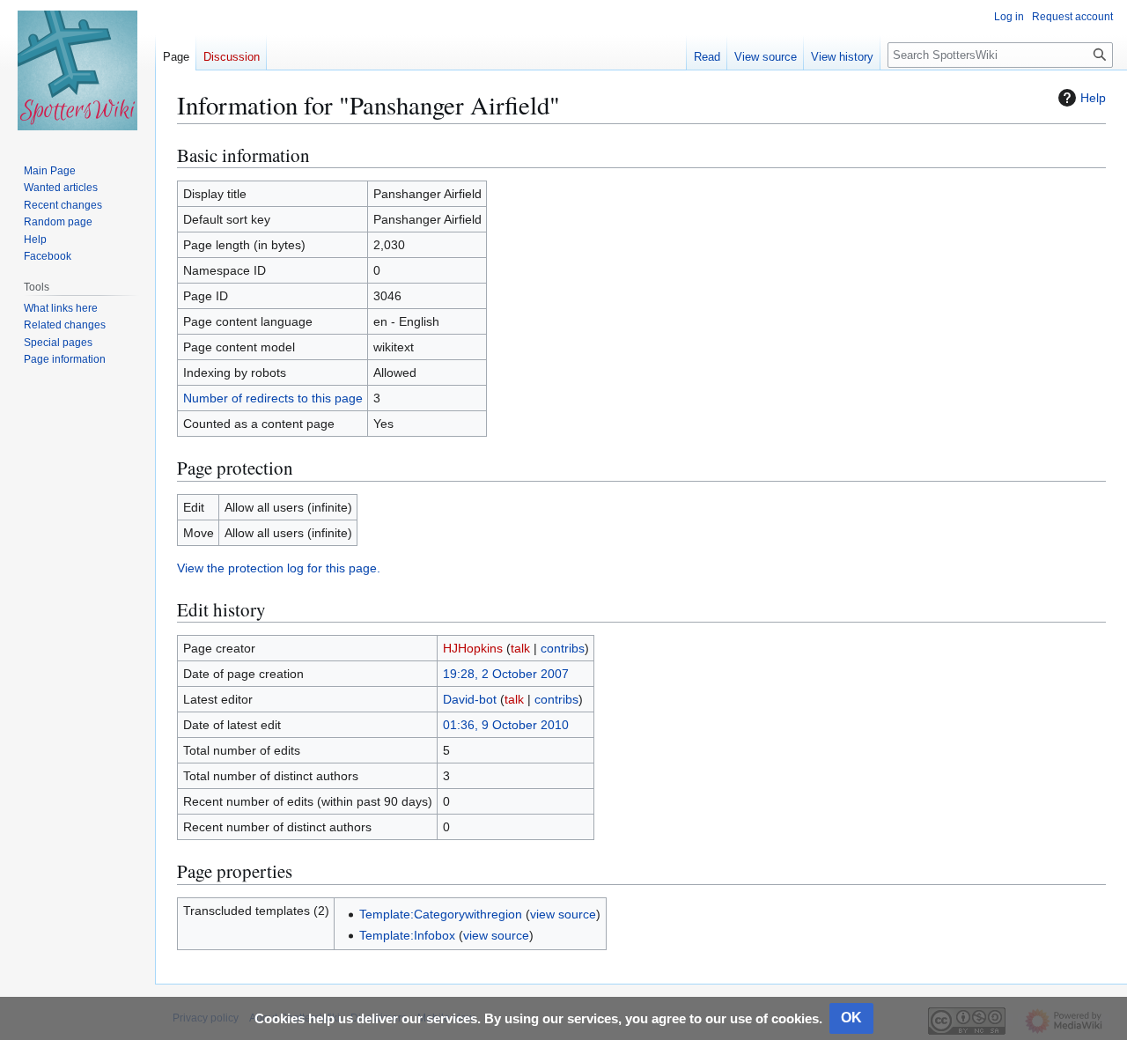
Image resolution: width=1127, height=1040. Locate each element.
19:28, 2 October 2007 (506, 674)
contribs (563, 648)
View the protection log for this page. (278, 568)
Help (1093, 98)
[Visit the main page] (77, 70)
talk (520, 648)
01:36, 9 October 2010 (506, 725)
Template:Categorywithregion (440, 914)
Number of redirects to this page (273, 398)
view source (563, 914)
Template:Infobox (407, 935)
